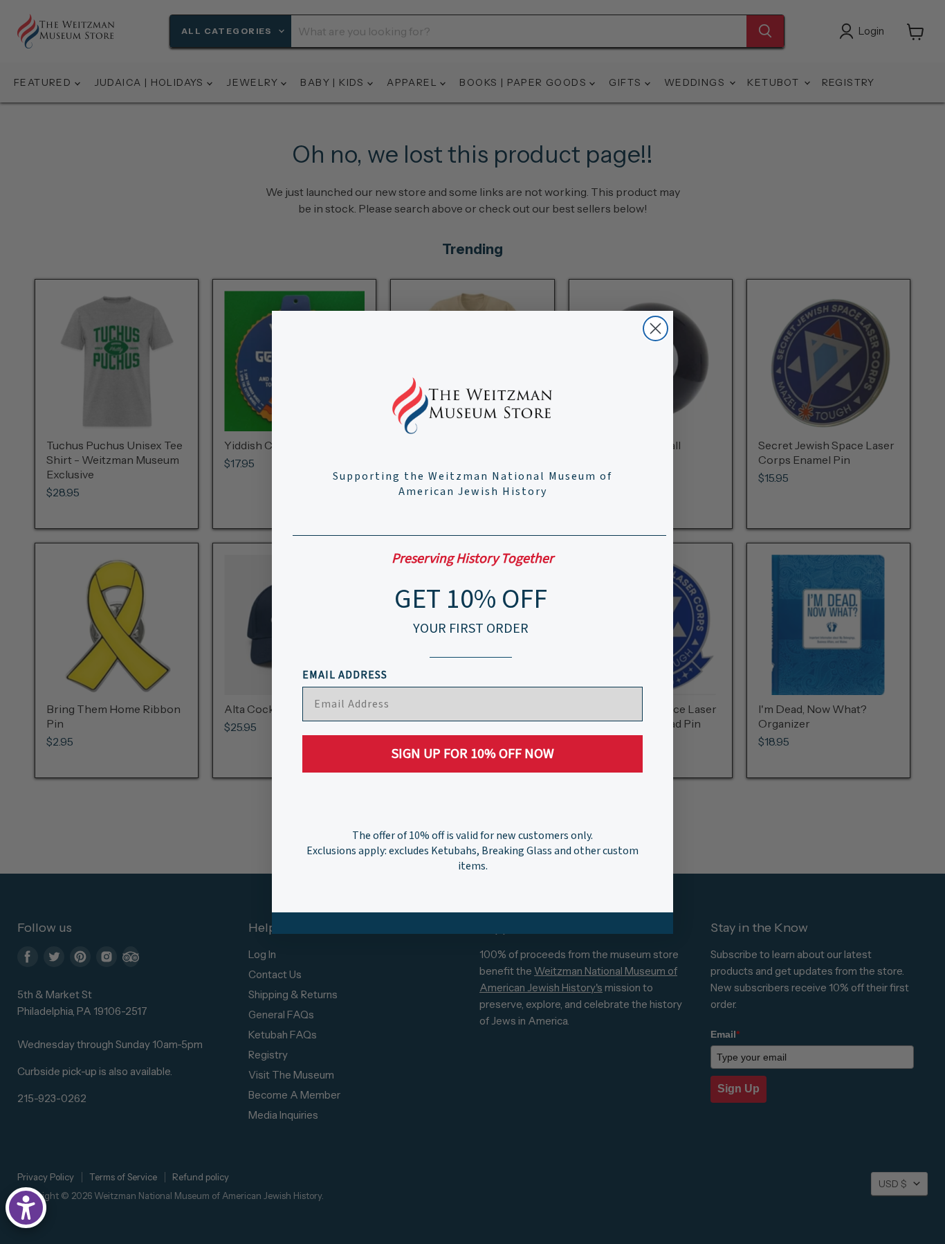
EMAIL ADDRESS (344, 675)
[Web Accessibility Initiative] (26, 1208)
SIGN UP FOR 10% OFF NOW (473, 754)
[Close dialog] (655, 328)
